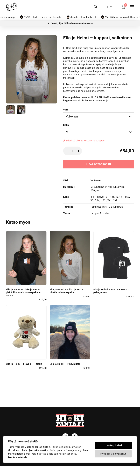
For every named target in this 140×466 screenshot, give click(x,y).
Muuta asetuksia (17, 457)
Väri (65, 109)
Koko (66, 125)
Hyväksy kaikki (113, 445)
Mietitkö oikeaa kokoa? (85, 140)
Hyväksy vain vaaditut (113, 453)
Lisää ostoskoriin (98, 164)
